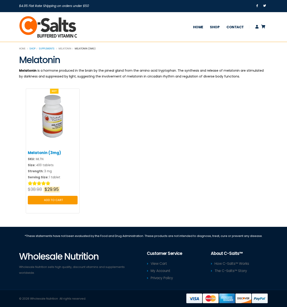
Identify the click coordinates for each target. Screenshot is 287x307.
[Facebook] (257, 6)
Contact (235, 27)
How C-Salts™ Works (232, 263)
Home (198, 27)
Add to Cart (53, 200)
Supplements (46, 48)
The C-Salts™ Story (231, 270)
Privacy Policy (162, 278)
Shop (215, 27)
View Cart (159, 263)
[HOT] (53, 116)
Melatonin (65, 48)
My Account (160, 270)
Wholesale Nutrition (44, 298)
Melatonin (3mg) (44, 152)
